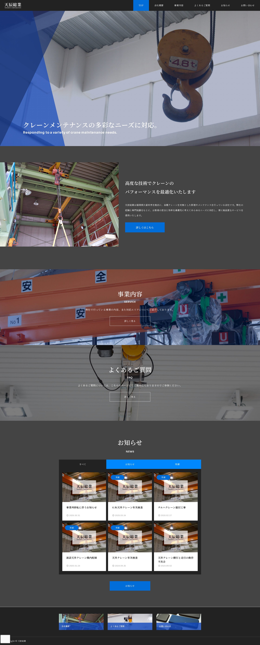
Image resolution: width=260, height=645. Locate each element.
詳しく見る (130, 321)
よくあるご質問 (202, 5)
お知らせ (225, 5)
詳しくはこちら (145, 227)
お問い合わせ (248, 5)
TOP (141, 5)
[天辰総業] (13, 5)
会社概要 (158, 5)
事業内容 (178, 5)
